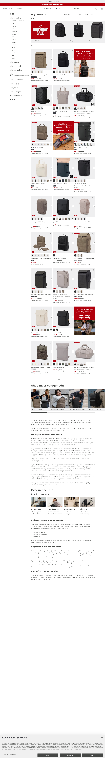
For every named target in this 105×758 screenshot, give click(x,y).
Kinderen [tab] (19, 9)
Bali (13, 29)
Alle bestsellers (16, 70)
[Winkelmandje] (102, 8)
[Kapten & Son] (52, 8)
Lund (13, 47)
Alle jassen (14, 88)
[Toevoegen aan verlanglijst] (50, 50)
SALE (12, 14)
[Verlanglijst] (99, 8)
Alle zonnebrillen (17, 66)
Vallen (13, 58)
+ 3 (72, 364)
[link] (41, 65)
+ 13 (72, 71)
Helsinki (14, 31)
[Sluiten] (103, 4)
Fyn (13, 37)
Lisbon (14, 42)
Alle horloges (15, 92)
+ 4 (72, 108)
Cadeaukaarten (16, 96)
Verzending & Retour (52, 1)
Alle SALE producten (18, 21)
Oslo (13, 55)
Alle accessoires (16, 80)
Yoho (13, 50)
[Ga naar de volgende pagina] (70, 378)
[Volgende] (94, 46)
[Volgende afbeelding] (52, 59)
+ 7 (72, 218)
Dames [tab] (4, 9)
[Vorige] (32, 46)
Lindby (14, 34)
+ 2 (93, 144)
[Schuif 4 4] (87, 412)
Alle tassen (14, 62)
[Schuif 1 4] (39, 412)
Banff (13, 53)
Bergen (14, 26)
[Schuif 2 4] (55, 412)
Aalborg (14, 45)
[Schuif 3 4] (71, 412)
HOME (12, 100)
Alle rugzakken (16, 18)
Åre (13, 23)
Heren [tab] (11, 9)
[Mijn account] (96, 8)
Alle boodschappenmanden (19, 75)
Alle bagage (15, 84)
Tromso (14, 39)
